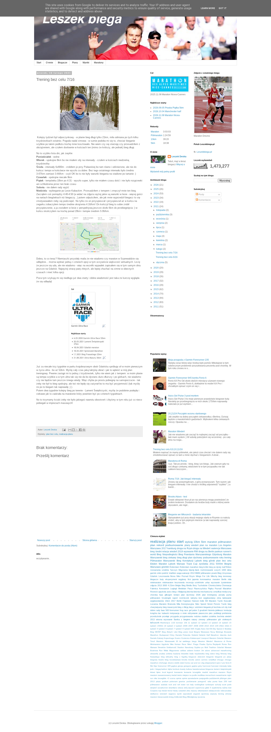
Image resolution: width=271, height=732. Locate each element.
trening (227, 557)
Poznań (185, 576)
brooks (184, 660)
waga (179, 573)
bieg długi (182, 557)
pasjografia (204, 678)
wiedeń (195, 545)
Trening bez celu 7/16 (167, 252)
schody (218, 685)
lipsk (197, 570)
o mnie (183, 613)
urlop (207, 582)
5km (153, 143)
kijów (170, 669)
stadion (204, 616)
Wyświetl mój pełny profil (162, 171)
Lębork (198, 560)
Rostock (154, 592)
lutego (159, 249)
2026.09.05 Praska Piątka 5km (168, 107)
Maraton (155, 131)
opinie (184, 678)
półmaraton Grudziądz (160, 598)
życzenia (201, 697)
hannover (207, 666)
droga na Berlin (206, 551)
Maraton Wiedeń (176, 431)
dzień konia (185, 663)
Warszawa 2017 (158, 548)
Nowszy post (43, 540)
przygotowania (186, 616)
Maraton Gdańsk (216, 638)
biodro (161, 660)
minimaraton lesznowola (173, 582)
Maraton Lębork (167, 564)
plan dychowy (195, 557)
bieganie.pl (208, 607)
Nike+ (189, 644)
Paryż (190, 588)
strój (185, 688)
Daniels (179, 635)
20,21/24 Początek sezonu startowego (187, 413)
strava (180, 688)
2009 (201, 626)
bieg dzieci (210, 654)
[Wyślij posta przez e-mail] (63, 430)
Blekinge (219, 632)
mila (229, 579)
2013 (156, 298)
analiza (162, 654)
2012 (156, 302)
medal (174, 675)
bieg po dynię (215, 567)
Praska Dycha (205, 644)
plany (187, 545)
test (200, 598)
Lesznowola (164, 576)
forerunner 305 (164, 666)
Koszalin (227, 601)
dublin (177, 663)
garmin (153, 573)
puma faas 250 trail (222, 681)
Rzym (192, 576)
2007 (190, 626)
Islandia (223, 635)
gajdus (174, 666)
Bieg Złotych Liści (170, 632)
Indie (202, 601)
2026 (156, 185)
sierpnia (160, 223)
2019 (156, 272)
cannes (204, 660)
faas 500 (165, 610)
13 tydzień (213, 623)
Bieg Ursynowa (224, 573)
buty (162, 579)
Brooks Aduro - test (177, 496)
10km (153, 139)
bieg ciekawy (169, 557)
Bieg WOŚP (155, 632)
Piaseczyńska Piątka (203, 588)
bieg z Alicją (183, 607)
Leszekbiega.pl (204, 152)
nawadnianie (221, 675)
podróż (165, 573)
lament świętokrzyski (222, 669)
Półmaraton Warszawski (162, 560)
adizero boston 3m (195, 651)
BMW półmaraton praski (206, 573)
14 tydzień (223, 623)
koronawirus (205, 579)
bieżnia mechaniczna (203, 592)
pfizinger (223, 678)
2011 (156, 306)
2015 (156, 289)
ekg (202, 663)
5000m (219, 564)
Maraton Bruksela (167, 604)
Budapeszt (164, 635)
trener (170, 691)
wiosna (159, 619)
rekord (160, 545)
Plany (75, 62)
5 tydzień (161, 629)
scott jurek (226, 685)
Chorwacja (226, 585)
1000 (224, 570)
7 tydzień (178, 629)
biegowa (153, 660)
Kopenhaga (169, 638)
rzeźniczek (184, 598)
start (180, 541)
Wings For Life (203, 576)
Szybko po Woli (201, 647)
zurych (217, 570)
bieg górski (209, 560)
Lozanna (154, 604)
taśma (224, 688)
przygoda (174, 616)
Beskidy (228, 629)
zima (219, 598)
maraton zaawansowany (160, 675)
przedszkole (155, 616)
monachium (210, 675)
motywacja (174, 613)
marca (159, 244)
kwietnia (160, 240)
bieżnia (190, 592)
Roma (224, 644)
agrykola (162, 592)
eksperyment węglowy (175, 579)
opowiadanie (193, 678)
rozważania (155, 570)
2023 (156, 197)
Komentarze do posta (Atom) (63, 545)
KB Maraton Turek (214, 601)
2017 (156, 281)
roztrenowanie (206, 570)
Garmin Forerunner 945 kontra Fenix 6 (187, 378)
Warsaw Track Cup (187, 564)
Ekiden (153, 564)
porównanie (192, 681)
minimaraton (155, 582)
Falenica (154, 588)
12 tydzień (202, 623)
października (163, 214)
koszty (182, 669)
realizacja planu (66, 434)
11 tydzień (192, 623)
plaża (158, 681)
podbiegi (217, 613)
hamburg (171, 548)
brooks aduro (194, 660)
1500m (160, 626)
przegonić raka (204, 681)
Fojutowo (187, 601)
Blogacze (62, 62)
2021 (156, 206)
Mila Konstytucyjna (185, 604)
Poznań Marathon (223, 588)
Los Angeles (224, 545)
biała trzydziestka (197, 654)
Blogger (158, 723)
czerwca (160, 231)
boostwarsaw (175, 660)
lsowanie (187, 672)
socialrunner (163, 688)
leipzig (191, 570)
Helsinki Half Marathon (209, 635)
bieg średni (156, 551)
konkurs (176, 669)
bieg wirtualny (167, 657)
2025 (156, 189)
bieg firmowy (221, 654)
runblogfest (199, 685)
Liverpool (205, 638)
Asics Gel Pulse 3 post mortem (183, 395)
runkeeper (209, 685)
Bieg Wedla (187, 585)
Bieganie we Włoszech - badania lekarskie (189, 514)
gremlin (165, 567)
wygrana (172, 694)
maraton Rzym (224, 672)
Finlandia (186, 635)
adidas (183, 651)
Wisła (166, 651)
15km (167, 601)
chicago (220, 660)
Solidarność (171, 647)
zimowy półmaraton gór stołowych (215, 619)
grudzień (203, 610)
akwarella (154, 654)
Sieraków (162, 647)
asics (169, 592)
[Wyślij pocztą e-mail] (70, 430)
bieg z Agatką (180, 657)
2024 (156, 193)
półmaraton (224, 541)
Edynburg (217, 554)
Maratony (98, 62)
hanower (215, 666)
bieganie (210, 657)
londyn (177, 595)
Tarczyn (173, 570)
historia (211, 610)
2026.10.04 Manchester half (167, 111)
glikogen (168, 595)
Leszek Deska (178, 156)
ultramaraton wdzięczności (209, 691)
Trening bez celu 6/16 (167, 257)
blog (166, 660)
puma (228, 595)
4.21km (171, 585)
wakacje (186, 573)
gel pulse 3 (194, 610)
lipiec (159, 672)
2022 (156, 202)
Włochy (214, 576)
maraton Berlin (219, 579)
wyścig (189, 541)
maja (159, 236)
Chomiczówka (214, 585)
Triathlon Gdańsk (216, 647)
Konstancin (164, 588)
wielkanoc (154, 694)
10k (185, 623)
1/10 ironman (177, 623)
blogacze (154, 579)
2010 (206, 626)
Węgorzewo (174, 651)
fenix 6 (228, 663)
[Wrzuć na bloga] (73, 430)
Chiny (172, 635)
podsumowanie (174, 545)
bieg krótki (204, 567)
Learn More (208, 8)
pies (211, 613)
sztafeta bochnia (216, 616)
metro (179, 675)
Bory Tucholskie (200, 585)
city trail (228, 607)
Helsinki (195, 635)
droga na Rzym (184, 548)
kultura (189, 669)
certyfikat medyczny (222, 592)
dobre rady (155, 610)
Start (39, 62)
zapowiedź (187, 694)
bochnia (217, 607)
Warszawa (226, 548)
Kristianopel (195, 638)
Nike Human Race (178, 644)
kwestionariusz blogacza (203, 669)
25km (221, 626)
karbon (164, 669)
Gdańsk (153, 576)
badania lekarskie (181, 654)
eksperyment (210, 663)
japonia (195, 579)
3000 (165, 585)
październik (214, 678)
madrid (205, 672)
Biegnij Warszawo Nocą (204, 632)
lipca (158, 227)
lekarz (152, 672)
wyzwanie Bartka (172, 619)
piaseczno (203, 613)
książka (153, 613)
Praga (195, 644)
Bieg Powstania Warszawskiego (194, 554)
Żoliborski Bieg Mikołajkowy (185, 697)
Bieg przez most (185, 632)
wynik (179, 694)
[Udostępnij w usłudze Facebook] (80, 430)
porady (222, 595)
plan (152, 545)
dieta (229, 570)
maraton (212, 541)
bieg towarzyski (170, 607)
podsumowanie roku (213, 557)
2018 (156, 276)
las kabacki (163, 613)
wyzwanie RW (191, 551)
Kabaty (160, 638)
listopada (161, 210)
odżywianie (193, 613)
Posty (201, 194)
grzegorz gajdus (190, 666)
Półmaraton (156, 135)
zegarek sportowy (201, 694)
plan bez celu (52, 434)
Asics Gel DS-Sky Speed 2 (212, 629)
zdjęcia (153, 585)
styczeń (191, 688)
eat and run (196, 663)
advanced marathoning (221, 651)
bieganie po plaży (223, 657)
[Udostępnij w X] (77, 430)
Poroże (217, 604)
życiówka (203, 564)
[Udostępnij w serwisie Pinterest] (84, 430)
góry (200, 666)
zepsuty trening (217, 694)
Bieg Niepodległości (167, 554)
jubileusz (219, 610)
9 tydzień (186, 629)
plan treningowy (209, 595)
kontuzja (227, 610)
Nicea (172, 576)
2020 (156, 267)
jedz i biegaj (155, 669)
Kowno (178, 638)
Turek (224, 604)
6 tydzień (169, 629)
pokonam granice (177, 681)
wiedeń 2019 (176, 551)
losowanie (178, 672)
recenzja (190, 582)
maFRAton (226, 567)
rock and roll (174, 685)
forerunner (174, 610)
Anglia (197, 629)
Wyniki (86, 62)
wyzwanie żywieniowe (221, 582)
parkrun (219, 551)
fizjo (155, 666)
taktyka (194, 598)
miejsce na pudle (190, 675)
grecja (180, 666)
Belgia (178, 585)
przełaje (165, 616)
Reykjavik (217, 644)
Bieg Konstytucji (185, 560)
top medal (162, 691)
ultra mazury (191, 691)
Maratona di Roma (177, 461)
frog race (184, 610)
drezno (171, 663)
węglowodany (209, 598)
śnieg (171, 697)
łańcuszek (154, 623)
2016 (156, 285)
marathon (213, 672)
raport (175, 598)
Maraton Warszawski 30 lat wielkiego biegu (176, 641)
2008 (196, 626)
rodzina (197, 616)
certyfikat (212, 660)
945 (192, 629)
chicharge (163, 663)
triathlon (172, 573)
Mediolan (182, 588)
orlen (159, 573)
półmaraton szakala (158, 685)
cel (222, 607)
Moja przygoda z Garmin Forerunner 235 (188, 360)
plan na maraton (208, 545)
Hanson (195, 601)
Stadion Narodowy (185, 647)
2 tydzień (178, 626)
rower (183, 685)
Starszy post (135, 540)
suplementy (217, 688)
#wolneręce (165, 623)
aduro (207, 651)
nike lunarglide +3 (161, 678)
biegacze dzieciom (197, 657)
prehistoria (226, 613)
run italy (190, 685)
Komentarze (204, 200)
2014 (156, 293)
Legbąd (173, 588)
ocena (172, 678)
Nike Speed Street (204, 604)
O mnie (49, 62)
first (189, 579)
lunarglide (197, 672)
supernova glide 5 (203, 688)
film (151, 666)
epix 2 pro (220, 663)
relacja (165, 551)
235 (216, 626)
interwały (223, 666)
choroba (154, 595)
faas (161, 595)
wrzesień (163, 694)
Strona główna (89, 540)
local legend (167, 672)
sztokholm (199, 582)
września (161, 218)
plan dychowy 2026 (190, 595)
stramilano (173, 688)
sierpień (153, 688)
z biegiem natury (189, 619)
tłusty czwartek (179, 691)
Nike (178, 576)
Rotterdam (174, 567)
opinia (178, 678)
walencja (215, 548)
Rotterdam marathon (189, 567)
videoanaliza (226, 691)
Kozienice (185, 638)
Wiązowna (183, 570)
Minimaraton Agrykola (159, 644)
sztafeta (165, 570)
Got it (223, 8)
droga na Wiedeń (202, 548)
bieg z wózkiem (196, 607)
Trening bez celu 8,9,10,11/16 (168, 449)
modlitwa (201, 675)
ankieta (169, 654)
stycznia (160, 262)
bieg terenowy (224, 576)
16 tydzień (168, 626)
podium (165, 681)
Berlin (179, 601)
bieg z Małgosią (179, 592)
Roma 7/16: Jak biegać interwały (184, 479)
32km (227, 626)
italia (229, 666)
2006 (185, 626)
